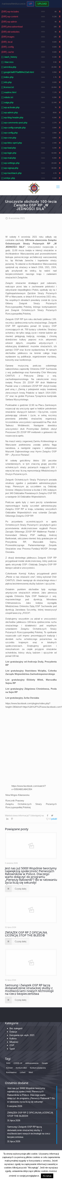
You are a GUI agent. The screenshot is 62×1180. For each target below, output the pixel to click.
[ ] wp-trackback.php (12, 173)
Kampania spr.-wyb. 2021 (21, 1035)
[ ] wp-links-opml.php (12, 142)
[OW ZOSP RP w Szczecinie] (34, 188)
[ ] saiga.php (7, 102)
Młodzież (13, 1042)
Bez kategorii (15, 1028)
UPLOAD (42, 3)
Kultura (12, 1038)
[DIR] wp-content (10, 16)
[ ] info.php (7, 82)
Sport (12, 1048)
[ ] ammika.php (9, 67)
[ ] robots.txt (7, 97)
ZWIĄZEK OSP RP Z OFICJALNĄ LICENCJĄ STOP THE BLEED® (26, 933)
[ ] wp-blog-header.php (12, 117)
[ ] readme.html (9, 92)
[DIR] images (8, 36)
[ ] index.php (7, 77)
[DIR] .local (7, 42)
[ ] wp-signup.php (10, 168)
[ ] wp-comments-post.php (14, 122)
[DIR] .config (8, 47)
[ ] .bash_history (9, 57)
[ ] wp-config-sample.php (14, 127)
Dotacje (13, 1031)
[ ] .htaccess (8, 62)
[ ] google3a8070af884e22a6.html (18, 72)
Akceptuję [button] (47, 1176)
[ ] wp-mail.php (9, 158)
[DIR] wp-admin (9, 21)
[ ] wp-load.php (9, 147)
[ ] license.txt (8, 87)
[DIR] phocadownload (12, 26)
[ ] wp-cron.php (9, 137)
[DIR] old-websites (11, 31)
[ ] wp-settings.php (10, 163)
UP (30, 3)
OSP (11, 1045)
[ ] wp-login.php (9, 153)
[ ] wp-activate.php (10, 107)
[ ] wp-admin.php (10, 112)
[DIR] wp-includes (10, 11)
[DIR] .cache (8, 52)
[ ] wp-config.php (10, 132)
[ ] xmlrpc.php (8, 178)
